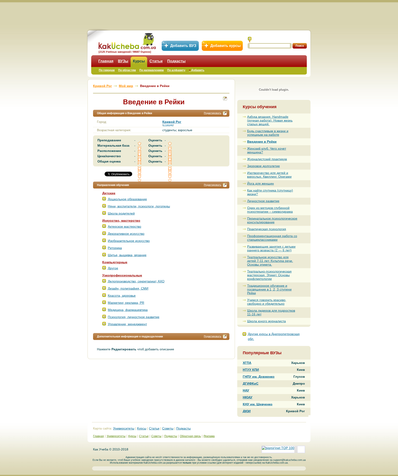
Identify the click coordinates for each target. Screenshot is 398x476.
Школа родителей (121, 213)
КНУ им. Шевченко (257, 404)
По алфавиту (176, 70)
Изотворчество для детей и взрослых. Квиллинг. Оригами (269, 174)
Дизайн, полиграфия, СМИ (128, 288)
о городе (168, 125)
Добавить (196, 70)
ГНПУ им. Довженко (259, 376)
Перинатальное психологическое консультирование (272, 220)
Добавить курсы (225, 46)
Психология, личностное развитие (133, 317)
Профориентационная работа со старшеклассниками (272, 237)
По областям (127, 70)
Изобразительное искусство (129, 241)
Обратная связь (190, 436)
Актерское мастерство (124, 226)
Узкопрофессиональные (122, 275)
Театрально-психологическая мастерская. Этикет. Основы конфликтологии (269, 275)
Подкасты (176, 61)
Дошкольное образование (127, 199)
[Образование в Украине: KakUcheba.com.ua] (127, 40)
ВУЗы (123, 61)
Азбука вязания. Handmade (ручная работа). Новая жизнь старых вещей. (270, 120)
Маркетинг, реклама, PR (126, 303)
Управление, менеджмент (127, 324)
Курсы (139, 61)
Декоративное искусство (126, 233)
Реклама (209, 436)
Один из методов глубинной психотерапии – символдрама (270, 209)
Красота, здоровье (122, 295)
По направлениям (151, 70)
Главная (105, 61)
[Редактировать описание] (225, 113)
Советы (167, 428)
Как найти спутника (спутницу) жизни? (270, 192)
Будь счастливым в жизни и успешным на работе (267, 132)
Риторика (115, 248)
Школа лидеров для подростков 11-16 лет (271, 312)
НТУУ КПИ (251, 370)
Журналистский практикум (267, 159)
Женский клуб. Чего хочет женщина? (266, 150)
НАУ (246, 390)
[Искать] (250, 39)
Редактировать (212, 113)
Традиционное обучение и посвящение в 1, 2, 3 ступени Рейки (269, 289)
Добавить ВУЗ (183, 46)
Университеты (123, 428)
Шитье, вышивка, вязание (127, 255)
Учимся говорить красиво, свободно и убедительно (266, 301)
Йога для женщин (260, 183)
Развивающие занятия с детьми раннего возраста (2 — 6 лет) (271, 248)
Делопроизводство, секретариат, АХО (136, 281)
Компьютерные (114, 262)
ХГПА (247, 363)
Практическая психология (266, 229)
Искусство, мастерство (121, 220)
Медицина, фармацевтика (128, 310)
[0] (140, 172)
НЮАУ (247, 397)
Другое (113, 268)
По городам (107, 70)
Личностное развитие (263, 201)
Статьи (156, 61)
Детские (108, 193)
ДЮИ (247, 411)
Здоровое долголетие (263, 166)
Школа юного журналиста (266, 321)
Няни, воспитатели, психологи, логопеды (139, 206)
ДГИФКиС (250, 383)
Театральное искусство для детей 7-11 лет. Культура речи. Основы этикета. (270, 260)
